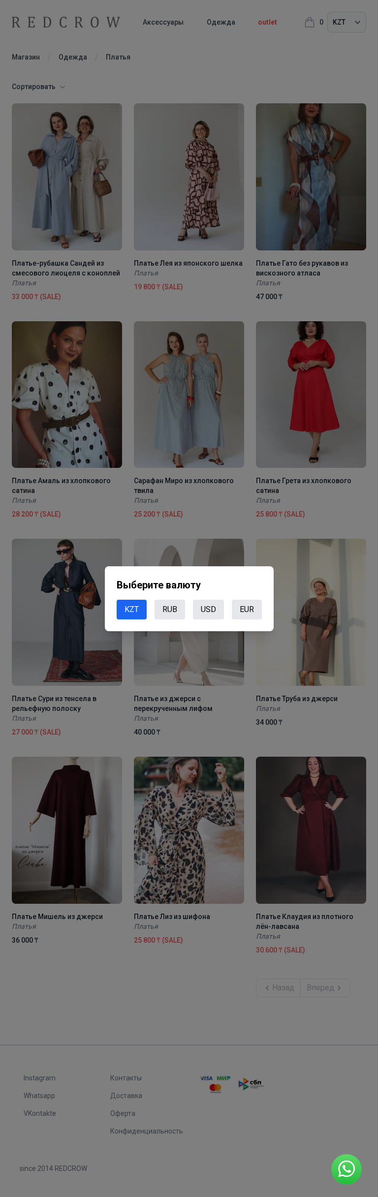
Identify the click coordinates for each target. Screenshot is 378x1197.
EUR (247, 609)
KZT (132, 609)
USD (208, 609)
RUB (169, 609)
